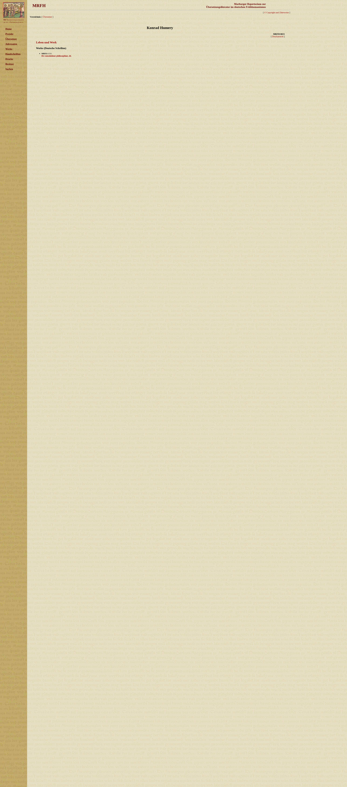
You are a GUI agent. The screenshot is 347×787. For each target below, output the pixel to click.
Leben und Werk (46, 42)
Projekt (9, 34)
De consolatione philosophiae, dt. (56, 56)
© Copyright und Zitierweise (276, 12)
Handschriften (12, 54)
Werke (8, 49)
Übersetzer (11, 39)
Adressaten (11, 44)
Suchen (9, 69)
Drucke (9, 59)
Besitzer (9, 64)
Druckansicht (277, 36)
